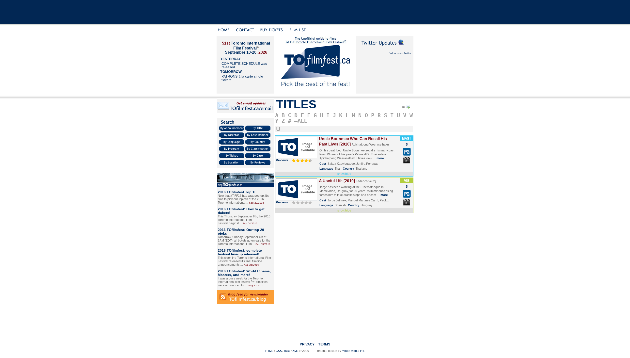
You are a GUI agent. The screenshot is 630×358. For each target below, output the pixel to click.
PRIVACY (307, 344)
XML (295, 351)
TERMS (324, 344)
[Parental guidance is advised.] (406, 154)
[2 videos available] (406, 163)
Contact (245, 30)
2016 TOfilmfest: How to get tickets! (241, 211)
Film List (299, 30)
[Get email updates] (245, 112)
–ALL (300, 121)
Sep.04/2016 (249, 223)
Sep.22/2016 (256, 202)
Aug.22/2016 (255, 285)
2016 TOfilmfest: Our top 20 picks (241, 231)
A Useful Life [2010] (337, 181)
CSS (279, 351)
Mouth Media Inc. (353, 351)
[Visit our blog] (245, 186)
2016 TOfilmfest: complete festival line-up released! (240, 252)
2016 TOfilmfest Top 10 (237, 192)
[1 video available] (406, 205)
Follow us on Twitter (400, 53)
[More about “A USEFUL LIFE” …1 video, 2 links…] (296, 199)
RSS (287, 351)
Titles (296, 104)
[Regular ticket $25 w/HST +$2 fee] (406, 146)
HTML (269, 351)
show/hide (344, 174)
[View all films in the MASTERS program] (406, 140)
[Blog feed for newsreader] (245, 303)
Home (224, 30)
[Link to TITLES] (403, 108)
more (380, 158)
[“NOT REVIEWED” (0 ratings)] (301, 202)
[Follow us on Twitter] (384, 47)
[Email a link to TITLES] (408, 108)
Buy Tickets (273, 30)
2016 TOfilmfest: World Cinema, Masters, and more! (244, 273)
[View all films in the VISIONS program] (406, 182)
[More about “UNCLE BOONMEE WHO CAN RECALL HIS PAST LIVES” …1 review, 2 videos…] (296, 157)
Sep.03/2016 (262, 244)
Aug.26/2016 (251, 264)
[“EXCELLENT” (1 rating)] (301, 160)
